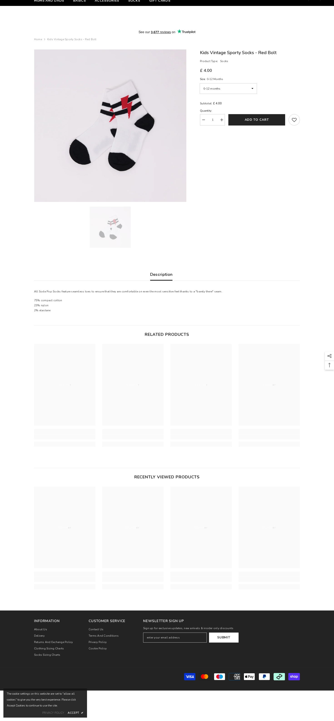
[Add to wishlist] (294, 120)
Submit (223, 637)
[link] (64, 436)
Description (161, 274)
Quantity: (206, 111)
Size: (211, 79)
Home (38, 39)
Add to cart (257, 120)
